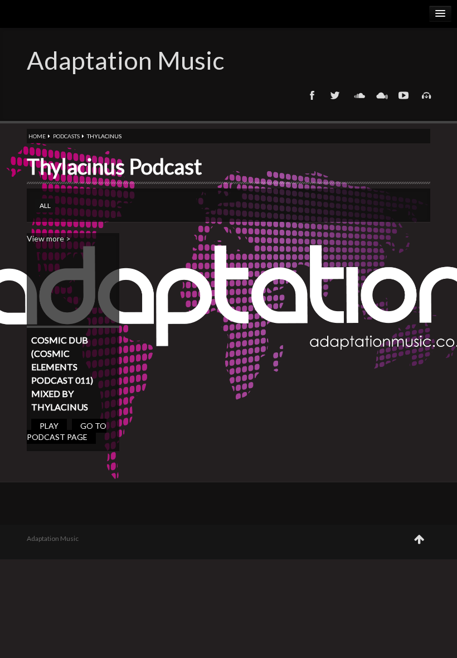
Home (37, 136)
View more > (49, 238)
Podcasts (66, 136)
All (45, 205)
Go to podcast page (66, 431)
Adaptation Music (125, 60)
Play (49, 425)
